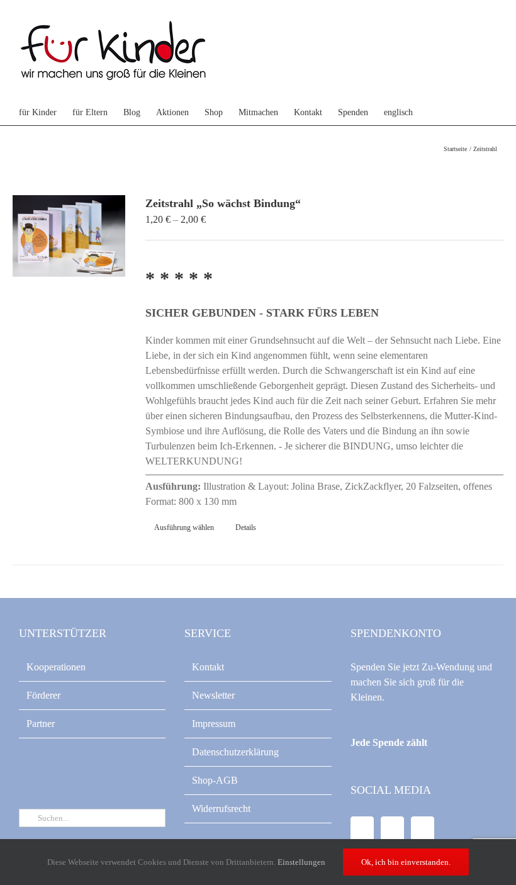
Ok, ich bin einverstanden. (406, 862)
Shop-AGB (215, 780)
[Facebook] (362, 829)
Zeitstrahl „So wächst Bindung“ (223, 203)
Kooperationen (56, 667)
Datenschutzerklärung (235, 752)
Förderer (43, 695)
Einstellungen (302, 862)
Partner (40, 723)
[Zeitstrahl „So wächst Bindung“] (69, 236)
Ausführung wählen (184, 527)
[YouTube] (392, 829)
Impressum (213, 723)
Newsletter (213, 695)
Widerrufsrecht (221, 808)
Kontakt (208, 667)
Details (245, 527)
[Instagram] (422, 829)
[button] (459, 112)
